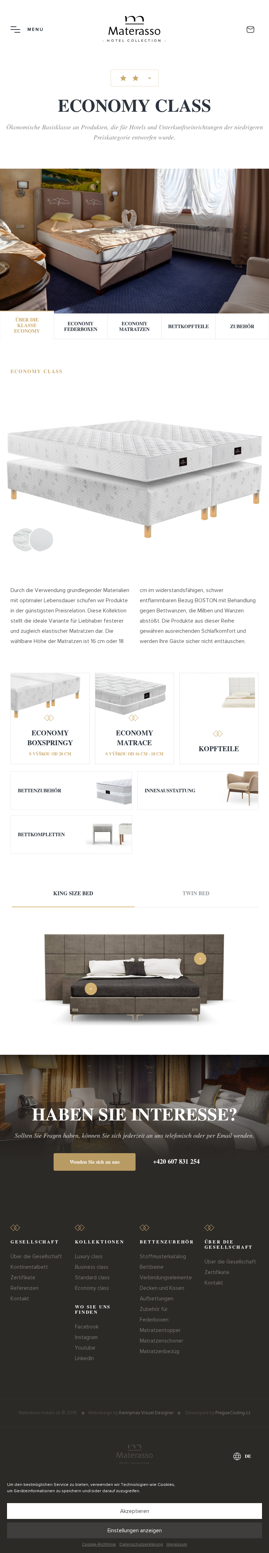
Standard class (92, 1277)
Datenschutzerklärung (141, 1544)
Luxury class (89, 1256)
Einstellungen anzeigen (135, 1530)
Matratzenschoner (161, 1341)
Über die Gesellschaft (36, 1256)
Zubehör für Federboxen (154, 1314)
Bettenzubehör (39, 790)
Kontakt (20, 1298)
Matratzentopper (160, 1330)
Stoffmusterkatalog (163, 1256)
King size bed (73, 893)
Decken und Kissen (162, 1288)
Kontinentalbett (29, 1267)
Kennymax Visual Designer (146, 1413)
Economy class (92, 1288)
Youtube (85, 1348)
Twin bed (195, 893)
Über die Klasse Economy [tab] (27, 325)
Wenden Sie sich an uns (94, 1161)
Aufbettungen (156, 1298)
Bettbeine (152, 1267)
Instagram (86, 1337)
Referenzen (25, 1288)
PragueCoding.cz (232, 1413)
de (248, 1456)
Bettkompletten (41, 834)
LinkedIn (84, 1358)
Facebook (86, 1327)
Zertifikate (23, 1277)
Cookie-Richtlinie (99, 1544)
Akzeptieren (134, 1511)
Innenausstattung (170, 790)
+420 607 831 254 (176, 1161)
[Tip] (200, 959)
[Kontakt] (250, 29)
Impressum (176, 1544)
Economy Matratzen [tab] (134, 326)
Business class (91, 1267)
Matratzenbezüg (159, 1351)
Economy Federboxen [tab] (80, 326)
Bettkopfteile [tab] (188, 326)
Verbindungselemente (166, 1277)
